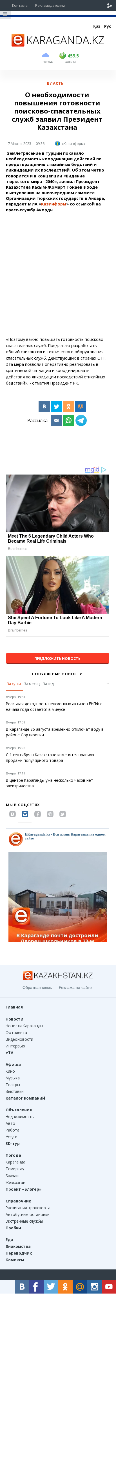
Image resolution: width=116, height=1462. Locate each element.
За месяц (32, 683)
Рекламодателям (50, 5)
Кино (10, 1071)
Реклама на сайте (75, 987)
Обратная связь (37, 987)
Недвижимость (20, 1116)
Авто (10, 1123)
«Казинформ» (73, 143)
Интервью (15, 1046)
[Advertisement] (58, 274)
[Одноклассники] (68, 406)
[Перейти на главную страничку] (58, 45)
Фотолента (16, 1032)
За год (48, 683)
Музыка (13, 1078)
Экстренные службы (24, 1221)
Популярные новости (57, 673)
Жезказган (15, 1182)
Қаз (96, 26)
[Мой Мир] (80, 406)
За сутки (14, 683)
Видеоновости (19, 1039)
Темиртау (15, 1168)
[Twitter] (56, 406)
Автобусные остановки (28, 1214)
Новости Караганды (24, 1025)
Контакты (20, 5)
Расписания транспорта (28, 1207)
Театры (13, 1084)
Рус (107, 26)
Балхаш (12, 1175)
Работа (12, 1130)
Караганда (15, 1162)
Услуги (11, 1136)
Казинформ (53, 204)
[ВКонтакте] (44, 406)
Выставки (15, 1091)
